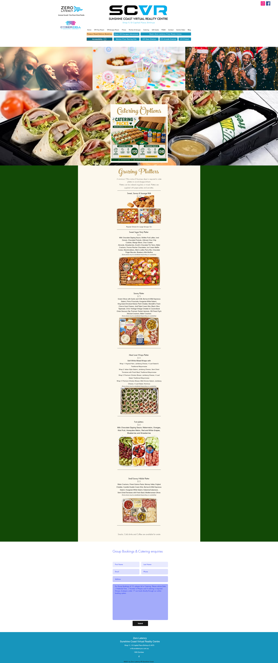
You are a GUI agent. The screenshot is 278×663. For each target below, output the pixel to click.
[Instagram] (263, 3)
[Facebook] (268, 3)
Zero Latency (140, 638)
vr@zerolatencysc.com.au (139, 648)
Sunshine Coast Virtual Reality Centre (140, 641)
